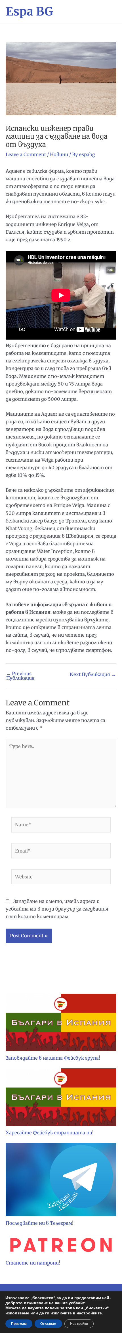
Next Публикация (93, 674)
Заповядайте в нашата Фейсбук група (52, 1058)
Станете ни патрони (32, 1263)
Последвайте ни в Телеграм (39, 1223)
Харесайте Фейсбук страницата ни (49, 1132)
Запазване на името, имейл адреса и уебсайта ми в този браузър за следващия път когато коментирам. (57, 908)
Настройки (79, 1323)
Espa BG (29, 11)
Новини (59, 154)
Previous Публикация (20, 676)
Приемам (19, 1323)
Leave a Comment (26, 154)
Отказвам (48, 1323)
